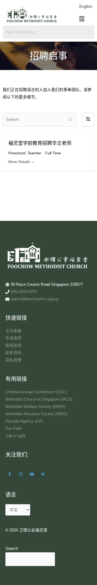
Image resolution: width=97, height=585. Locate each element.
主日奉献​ (13, 331)
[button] (82, 19)
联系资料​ (13, 353)
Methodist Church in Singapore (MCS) (38, 399)
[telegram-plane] (43, 474)
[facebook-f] (10, 474)
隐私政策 (13, 360)
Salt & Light (15, 436)
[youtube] (32, 474)
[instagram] (21, 474)
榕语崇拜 (13, 345)
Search (11, 548)
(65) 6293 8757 (24, 292)
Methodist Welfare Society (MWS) (35, 406)
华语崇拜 (13, 338)
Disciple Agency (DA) (24, 421)
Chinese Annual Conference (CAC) (36, 392)
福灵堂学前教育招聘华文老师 (39, 143)
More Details (19, 161)
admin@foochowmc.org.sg (34, 299)
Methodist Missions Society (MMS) (36, 414)
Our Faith (13, 428)
